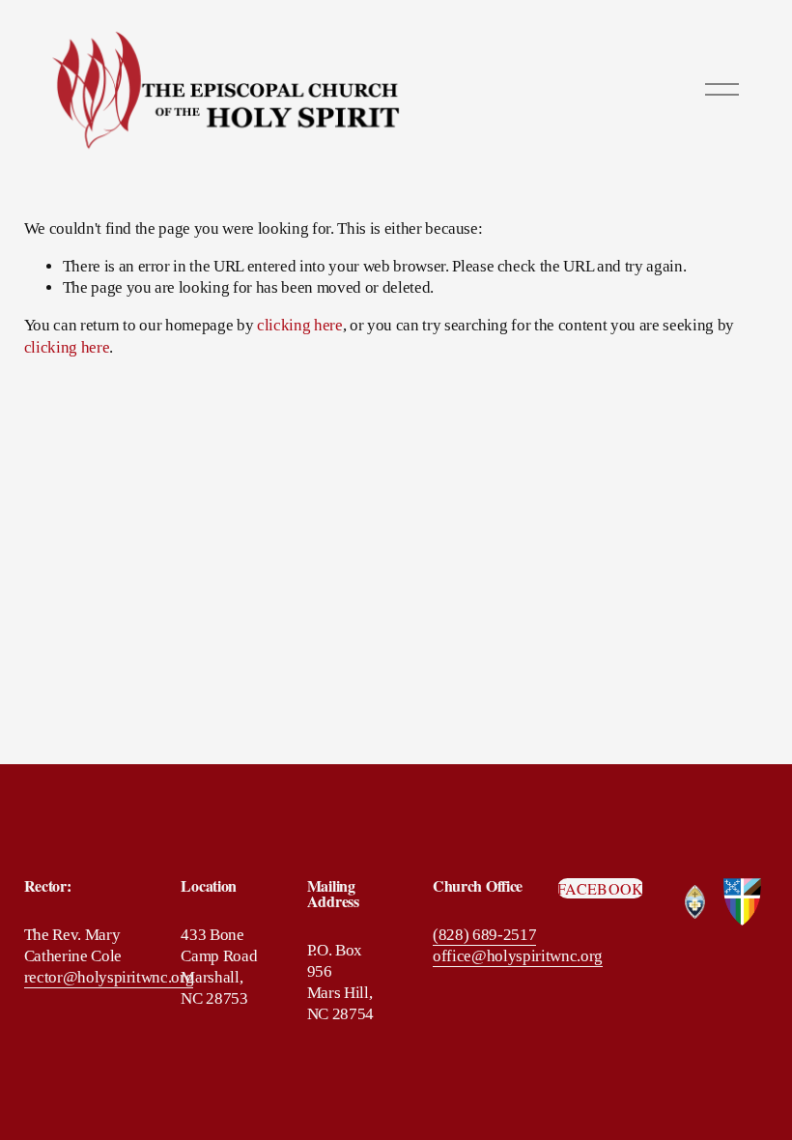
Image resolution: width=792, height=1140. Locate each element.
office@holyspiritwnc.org (518, 956)
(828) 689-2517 (484, 935)
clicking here (300, 325)
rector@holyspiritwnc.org (109, 977)
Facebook (600, 888)
